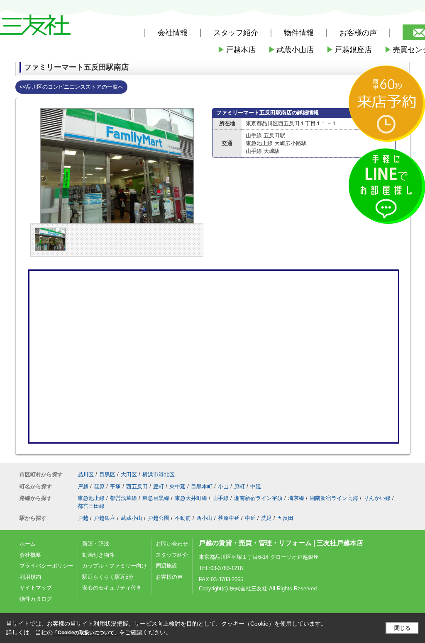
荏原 (99, 486)
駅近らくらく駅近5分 (108, 577)
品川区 (86, 474)
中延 (255, 486)
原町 (239, 486)
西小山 (204, 518)
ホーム (28, 544)
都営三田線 (91, 506)
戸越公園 (158, 518)
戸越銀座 (104, 518)
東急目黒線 (155, 498)
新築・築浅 (95, 544)
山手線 (220, 498)
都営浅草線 (123, 498)
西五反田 (137, 486)
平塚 (115, 486)
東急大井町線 (191, 498)
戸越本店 (236, 50)
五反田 (285, 518)
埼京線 (296, 498)
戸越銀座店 (349, 50)
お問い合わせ (172, 544)
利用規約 (30, 577)
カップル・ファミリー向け (114, 566)
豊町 (158, 486)
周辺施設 (166, 566)
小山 (223, 486)
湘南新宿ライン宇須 (258, 498)
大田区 (129, 474)
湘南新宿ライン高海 (334, 498)
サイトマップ (36, 588)
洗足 (266, 518)
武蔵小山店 (291, 50)
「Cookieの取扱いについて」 (86, 633)
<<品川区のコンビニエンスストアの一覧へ (71, 87)
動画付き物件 (98, 555)
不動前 (183, 518)
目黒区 (107, 474)
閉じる (402, 628)
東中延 (177, 486)
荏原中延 (228, 518)
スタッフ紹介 (172, 555)
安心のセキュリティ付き (112, 588)
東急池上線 (91, 498)
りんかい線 (377, 498)
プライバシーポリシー (46, 566)
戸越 (83, 486)
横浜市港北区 (158, 474)
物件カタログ (36, 599)
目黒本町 (201, 486)
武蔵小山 (131, 518)
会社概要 (30, 555)
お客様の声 (358, 33)
